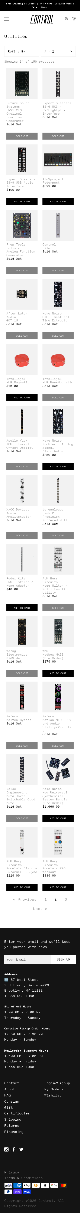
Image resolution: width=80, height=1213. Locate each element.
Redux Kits (16, 578)
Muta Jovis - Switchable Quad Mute (20, 799)
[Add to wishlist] (34, 72)
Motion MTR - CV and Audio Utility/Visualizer (57, 725)
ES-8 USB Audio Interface (19, 184)
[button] (9, 19)
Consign (11, 1101)
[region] (40, 5)
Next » (40, 908)
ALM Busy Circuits (50, 580)
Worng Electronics (17, 652)
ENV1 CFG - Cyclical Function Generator (16, 115)
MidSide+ (14, 658)
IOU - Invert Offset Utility (19, 446)
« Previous (24, 899)
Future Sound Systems (17, 104)
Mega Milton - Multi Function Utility (55, 589)
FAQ (7, 1095)
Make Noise (52, 313)
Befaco (12, 716)
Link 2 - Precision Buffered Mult (54, 516)
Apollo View (17, 440)
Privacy (11, 1172)
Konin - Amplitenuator (18, 515)
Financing (13, 1131)
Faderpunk (51, 182)
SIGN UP (63, 959)
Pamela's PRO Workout (53, 870)
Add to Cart (22, 201)
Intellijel (16, 379)
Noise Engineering (17, 790)
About (9, 1089)
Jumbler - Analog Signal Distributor (57, 447)
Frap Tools (16, 244)
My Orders (54, 1089)
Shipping (12, 1119)
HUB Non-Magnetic (57, 382)
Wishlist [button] (52, 1095)
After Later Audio (17, 315)
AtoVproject (53, 179)
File (46, 248)
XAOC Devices (17, 509)
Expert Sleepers (56, 103)
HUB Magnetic (17, 382)
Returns (11, 1125)
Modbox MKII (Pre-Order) (53, 656)
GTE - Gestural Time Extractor (55, 318)
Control (49, 244)
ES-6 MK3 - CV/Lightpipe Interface (53, 110)
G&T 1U (12, 320)
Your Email (16, 959)
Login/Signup (57, 1083)
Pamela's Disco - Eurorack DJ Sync (21, 870)
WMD (45, 651)
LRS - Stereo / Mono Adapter (19, 583)
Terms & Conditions (23, 1178)
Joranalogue (53, 509)
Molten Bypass (18, 720)
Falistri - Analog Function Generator (20, 251)
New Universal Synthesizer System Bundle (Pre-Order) (54, 798)
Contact (11, 1083)
